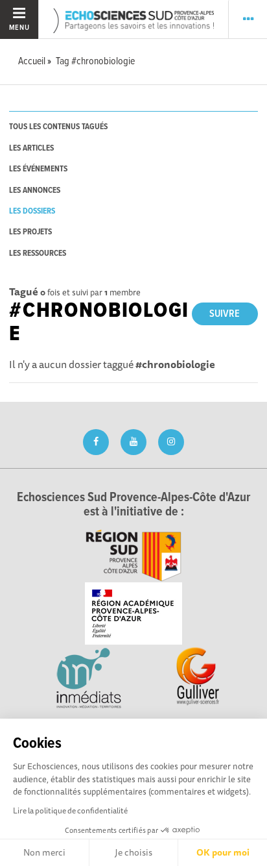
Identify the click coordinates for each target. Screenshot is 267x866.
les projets (30, 232)
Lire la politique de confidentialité (70, 810)
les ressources (37, 253)
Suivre (224, 314)
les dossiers (32, 211)
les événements (38, 169)
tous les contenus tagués (58, 126)
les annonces (34, 190)
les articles (31, 148)
